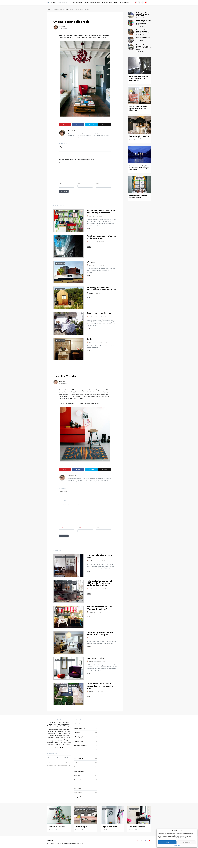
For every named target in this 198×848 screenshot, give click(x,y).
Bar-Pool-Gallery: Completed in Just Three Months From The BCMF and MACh (143, 47)
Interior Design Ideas (78, 2)
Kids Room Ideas (78, 762)
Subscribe (66, 758)
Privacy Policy (76, 843)
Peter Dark (62, 26)
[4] (131, 39)
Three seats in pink (81, 827)
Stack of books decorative (137, 827)
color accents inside (95, 658)
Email (79, 183)
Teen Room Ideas (78, 792)
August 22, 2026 (140, 17)
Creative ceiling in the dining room (99, 556)
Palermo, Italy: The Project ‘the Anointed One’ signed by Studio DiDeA (139, 138)
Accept (167, 842)
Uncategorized (77, 797)
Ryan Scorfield (92, 612)
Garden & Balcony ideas (102, 2)
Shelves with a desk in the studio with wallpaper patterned (101, 211)
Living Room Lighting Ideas (80, 784)
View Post (89, 228)
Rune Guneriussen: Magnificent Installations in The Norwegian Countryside (139, 168)
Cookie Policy (177, 845)
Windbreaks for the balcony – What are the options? (100, 607)
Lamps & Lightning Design (115, 2)
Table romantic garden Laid (99, 313)
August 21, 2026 (140, 34)
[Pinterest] (136, 2)
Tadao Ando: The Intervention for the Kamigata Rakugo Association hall (138, 78)
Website (97, 183)
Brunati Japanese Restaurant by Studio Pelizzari (138, 196)
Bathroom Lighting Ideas (79, 728)
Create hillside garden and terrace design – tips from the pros (100, 685)
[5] (131, 47)
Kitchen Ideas (77, 767)
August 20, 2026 (140, 51)
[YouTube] (146, 2)
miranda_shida (92, 265)
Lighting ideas (77, 775)
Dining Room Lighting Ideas (80, 745)
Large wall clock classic (109, 827)
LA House (91, 261)
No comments (64, 28)
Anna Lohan (91, 216)
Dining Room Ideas (60, 557)
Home (48, 9)
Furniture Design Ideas (90, 2)
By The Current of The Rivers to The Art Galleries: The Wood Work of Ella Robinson (143, 23)
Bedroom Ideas (77, 732)
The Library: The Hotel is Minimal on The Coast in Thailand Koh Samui (142, 14)
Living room (62, 147)
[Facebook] (142, 2)
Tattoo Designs (77, 788)
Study (89, 339)
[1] (131, 15)
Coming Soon (125, 2)
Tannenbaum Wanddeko (57, 827)
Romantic (61, 491)
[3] (131, 32)
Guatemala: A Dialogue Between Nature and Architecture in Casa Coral (143, 31)
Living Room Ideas (69, 9)
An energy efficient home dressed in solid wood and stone (101, 288)
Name (61, 183)
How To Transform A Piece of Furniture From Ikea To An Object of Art (138, 108)
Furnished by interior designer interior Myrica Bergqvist (100, 633)
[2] (131, 22)
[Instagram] (139, 2)
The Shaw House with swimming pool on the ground (101, 237)
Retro (67, 147)
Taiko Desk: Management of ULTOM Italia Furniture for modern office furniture (99, 583)
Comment (61, 163)
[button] (195, 830)
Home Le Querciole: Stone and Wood (143, 38)
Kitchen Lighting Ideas (79, 771)
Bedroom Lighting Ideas (79, 737)
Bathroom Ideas (77, 724)
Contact (83, 843)
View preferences (186, 842)
